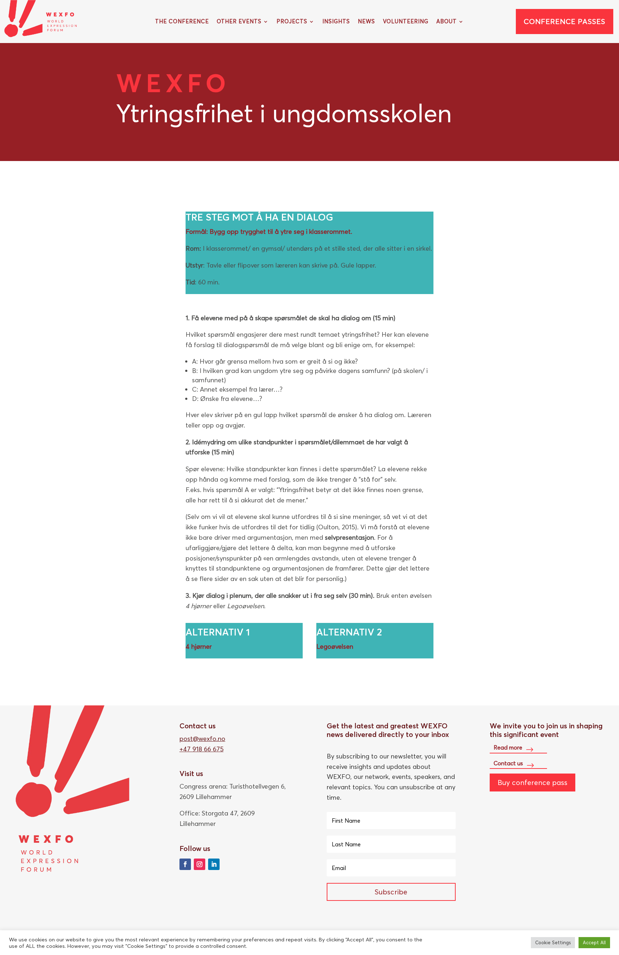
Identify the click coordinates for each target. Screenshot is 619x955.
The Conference (182, 22)
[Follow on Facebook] (185, 864)
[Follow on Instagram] (199, 864)
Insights (336, 22)
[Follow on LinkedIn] (214, 864)
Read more (508, 747)
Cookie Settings (553, 942)
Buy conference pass (532, 782)
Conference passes (564, 21)
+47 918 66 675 (201, 749)
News (366, 22)
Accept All (594, 942)
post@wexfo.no (202, 738)
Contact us (508, 763)
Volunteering (405, 22)
